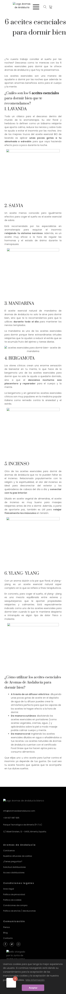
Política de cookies (12, 900)
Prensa (6, 927)
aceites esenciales (45, 93)
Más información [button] (35, 980)
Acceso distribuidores (14, 872)
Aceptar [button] (33, 987)
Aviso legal (8, 888)
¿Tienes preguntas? (12, 861)
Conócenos (9, 850)
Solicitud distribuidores (14, 867)
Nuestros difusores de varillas (17, 856)
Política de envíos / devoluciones (19, 910)
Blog (5, 932)
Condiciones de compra (15, 905)
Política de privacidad (14, 894)
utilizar (22, 677)
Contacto (8, 938)
